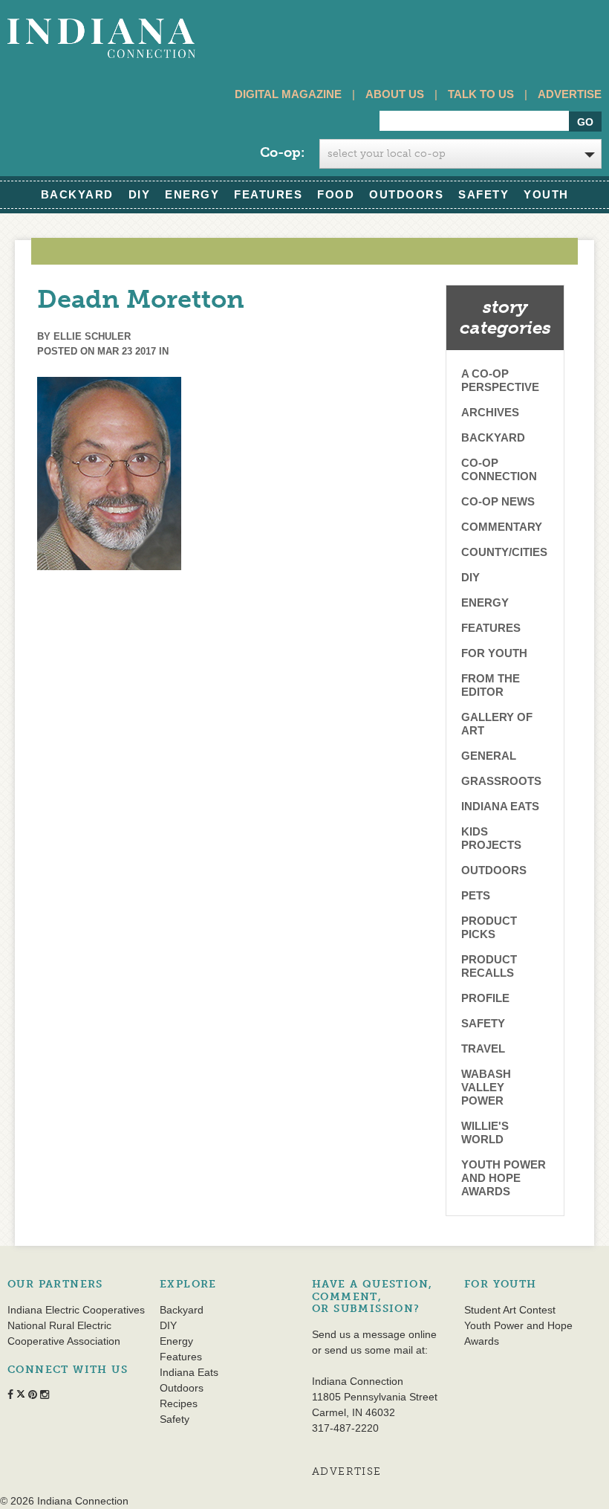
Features (268, 194)
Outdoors (406, 194)
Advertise (570, 94)
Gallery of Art (497, 724)
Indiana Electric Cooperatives (76, 1310)
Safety (483, 194)
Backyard (77, 194)
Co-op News (498, 501)
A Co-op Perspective (500, 380)
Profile (485, 998)
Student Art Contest (510, 1310)
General (488, 755)
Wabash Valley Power (486, 1087)
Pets (475, 895)
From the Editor (490, 685)
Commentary (501, 526)
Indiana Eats (500, 806)
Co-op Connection (499, 469)
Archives (490, 412)
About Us (394, 94)
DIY (139, 194)
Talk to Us (481, 94)
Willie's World (485, 1132)
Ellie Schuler (92, 336)
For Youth (494, 653)
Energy (192, 194)
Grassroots (501, 781)
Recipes (179, 1403)
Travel (483, 1048)
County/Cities (504, 552)
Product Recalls (489, 966)
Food (335, 194)
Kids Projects (491, 838)
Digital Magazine (288, 94)
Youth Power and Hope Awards (503, 1178)
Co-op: (282, 152)
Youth (546, 194)
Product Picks (489, 927)
